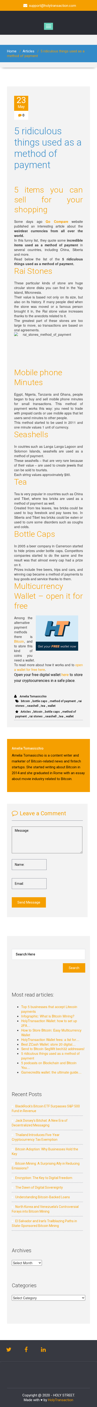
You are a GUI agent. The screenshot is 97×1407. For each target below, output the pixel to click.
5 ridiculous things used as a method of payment (48, 148)
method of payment (63, 701)
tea (43, 705)
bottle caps (39, 701)
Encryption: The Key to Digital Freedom (43, 1178)
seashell (32, 705)
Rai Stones (33, 271)
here (65, 675)
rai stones (36, 716)
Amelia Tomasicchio (33, 696)
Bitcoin (19, 641)
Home (11, 51)
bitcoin (25, 701)
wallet (52, 705)
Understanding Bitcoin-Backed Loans (42, 1197)
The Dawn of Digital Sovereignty (39, 1187)
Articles (28, 51)
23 (21, 102)
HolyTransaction (60, 1400)
